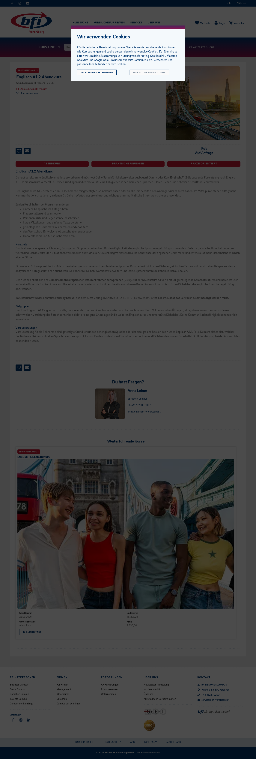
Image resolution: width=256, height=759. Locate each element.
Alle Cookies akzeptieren (97, 72)
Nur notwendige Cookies (149, 72)
